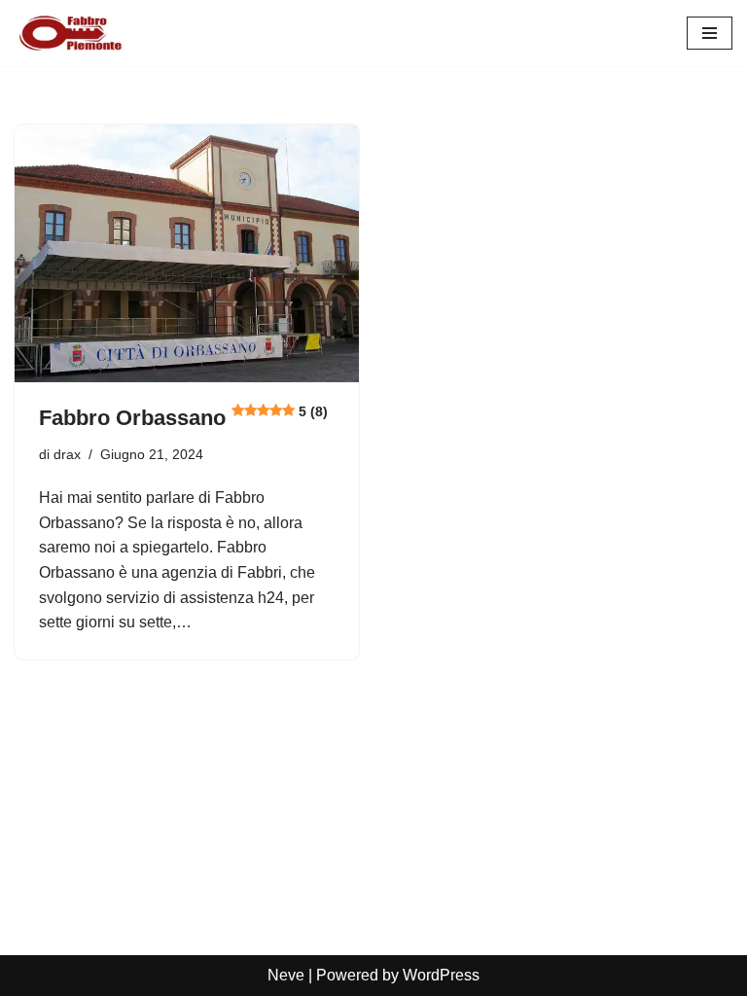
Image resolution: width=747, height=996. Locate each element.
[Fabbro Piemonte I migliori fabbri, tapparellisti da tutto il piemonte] (73, 33)
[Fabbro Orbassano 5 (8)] (187, 253)
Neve (285, 975)
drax (67, 454)
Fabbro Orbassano (183, 418)
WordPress (441, 975)
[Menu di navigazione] (709, 33)
